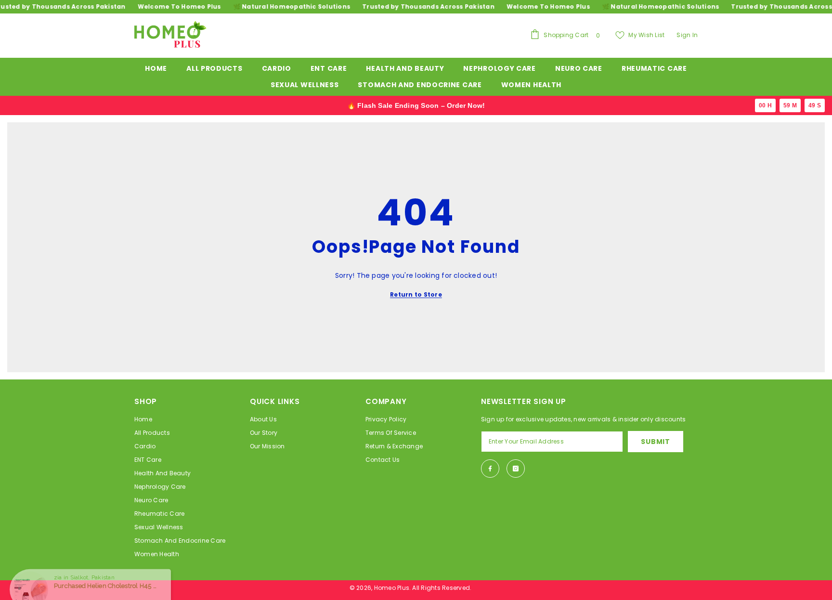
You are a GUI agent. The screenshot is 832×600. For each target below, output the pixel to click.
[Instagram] (516, 468)
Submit (655, 441)
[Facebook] (490, 468)
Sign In (687, 35)
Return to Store (416, 294)
